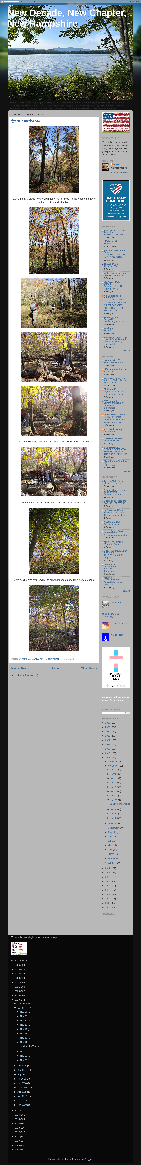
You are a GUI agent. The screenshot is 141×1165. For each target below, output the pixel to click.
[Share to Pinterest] (73, 659)
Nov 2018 (22, 1008)
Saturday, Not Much (113, 494)
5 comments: (52, 659)
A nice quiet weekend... (115, 535)
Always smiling (112, 522)
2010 (108, 898)
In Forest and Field (114, 510)
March (111, 854)
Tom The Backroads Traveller (114, 231)
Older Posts (89, 668)
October (112, 823)
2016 (108, 872)
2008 (108, 907)
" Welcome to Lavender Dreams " (114, 402)
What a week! (110, 431)
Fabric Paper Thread (115, 414)
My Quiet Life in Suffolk (112, 283)
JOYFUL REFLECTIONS (112, 579)
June (110, 841)
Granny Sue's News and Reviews (114, 491)
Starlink (107, 243)
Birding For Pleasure (115, 501)
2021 (108, 744)
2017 (108, 868)
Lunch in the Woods (25, 120)
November (113, 765)
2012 (108, 890)
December (113, 761)
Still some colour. (112, 524)
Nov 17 (114, 787)
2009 (108, 903)
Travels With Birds (113, 481)
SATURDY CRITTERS (114, 503)
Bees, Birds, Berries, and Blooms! (115, 532)
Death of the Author (113, 275)
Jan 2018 (22, 1105)
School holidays (112, 440)
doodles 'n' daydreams (110, 565)
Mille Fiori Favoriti (113, 542)
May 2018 (22, 1087)
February (112, 858)
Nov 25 (114, 774)
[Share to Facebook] (71, 659)
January (112, 862)
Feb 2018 (22, 1100)
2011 (108, 894)
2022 (108, 740)
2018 (108, 757)
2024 (108, 731)
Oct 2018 (22, 1065)
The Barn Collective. (114, 234)
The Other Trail (111, 266)
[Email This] (65, 659)
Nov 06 (114, 809)
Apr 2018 (22, 1092)
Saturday (108, 371)
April (110, 849)
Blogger (88, 1159)
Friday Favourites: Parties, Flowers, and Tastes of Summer (114, 420)
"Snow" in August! (112, 544)
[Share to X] (69, 659)
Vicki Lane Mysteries (115, 273)
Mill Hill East (110, 465)
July (110, 836)
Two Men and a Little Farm (114, 251)
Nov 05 (114, 813)
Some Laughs (117, 602)
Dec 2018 (22, 1003)
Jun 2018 (22, 1083)
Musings (108, 328)
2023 (108, 736)
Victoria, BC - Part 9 (113, 483)
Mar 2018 (22, 1096)
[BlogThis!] (67, 659)
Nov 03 (114, 818)
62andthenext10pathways (115, 462)
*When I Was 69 (112, 360)
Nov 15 (114, 795)
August (112, 832)
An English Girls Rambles (112, 297)
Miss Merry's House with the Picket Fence (115, 379)
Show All (126, 350)
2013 (108, 885)
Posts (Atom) (31, 675)
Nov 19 (114, 782)
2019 (108, 753)
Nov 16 (114, 791)
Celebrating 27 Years (114, 321)
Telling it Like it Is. (119, 623)
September (113, 828)
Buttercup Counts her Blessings (115, 552)
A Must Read (117, 634)
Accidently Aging (113, 429)
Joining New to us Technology (110, 615)
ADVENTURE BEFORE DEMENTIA (115, 448)
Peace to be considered (115, 362)
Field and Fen (111, 389)
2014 (108, 881)
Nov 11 (114, 800)
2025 (108, 727)
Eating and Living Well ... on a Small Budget (116, 338)
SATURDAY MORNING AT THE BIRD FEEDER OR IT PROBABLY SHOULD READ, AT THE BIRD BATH (115, 305)
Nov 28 (114, 769)
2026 (108, 722)
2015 (108, 877)
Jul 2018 (22, 1079)
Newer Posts (20, 668)
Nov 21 (114, 778)
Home (55, 668)
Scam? (107, 330)
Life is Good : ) (111, 241)
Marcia (116, 164)
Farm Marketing (111, 382)
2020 (108, 749)
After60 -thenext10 (113, 438)
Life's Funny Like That (115, 369)
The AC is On (111, 264)
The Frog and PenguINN (111, 318)
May (110, 845)
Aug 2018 (22, 1074)
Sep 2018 (22, 1070)
